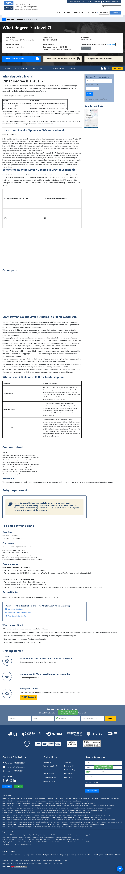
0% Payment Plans (49, 777)
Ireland (38, 855)
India (32, 855)
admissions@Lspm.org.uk (112, 2)
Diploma (67, 13)
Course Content (38, 68)
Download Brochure (15, 609)
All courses (92, 13)
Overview (7, 68)
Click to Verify (86, 48)
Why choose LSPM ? (50, 766)
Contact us (68, 777)
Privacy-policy (37, 863)
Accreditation (48, 770)
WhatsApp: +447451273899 (15, 771)
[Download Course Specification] (105, 68)
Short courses (79, 13)
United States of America (113, 855)
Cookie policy (47, 863)
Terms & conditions (58, 863)
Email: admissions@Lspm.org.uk (16, 767)
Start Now (72, 68)
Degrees (57, 13)
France (17, 855)
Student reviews (48, 773)
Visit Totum (89, 842)
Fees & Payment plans (56, 68)
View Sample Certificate (17, 616)
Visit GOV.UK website (25, 844)
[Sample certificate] (109, 68)
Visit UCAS (47, 840)
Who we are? (48, 762)
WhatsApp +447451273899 (78, 2)
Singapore (63, 855)
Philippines (54, 855)
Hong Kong (25, 855)
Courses (10, 19)
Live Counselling (69, 770)
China (11, 855)
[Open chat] (120, 869)
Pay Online (104, 13)
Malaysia (46, 855)
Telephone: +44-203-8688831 (15, 763)
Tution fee (67, 762)
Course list (5, 835)
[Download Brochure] (102, 68)
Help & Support (69, 773)
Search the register (67, 837)
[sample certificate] (91, 118)
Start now (116, 13)
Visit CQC (83, 840)
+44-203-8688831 (95, 2)
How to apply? (69, 766)
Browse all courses (49, 781)
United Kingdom (98, 855)
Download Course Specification (19, 612)
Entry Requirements (21, 68)
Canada (4, 855)
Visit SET (38, 842)
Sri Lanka (71, 855)
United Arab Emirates (83, 855)
